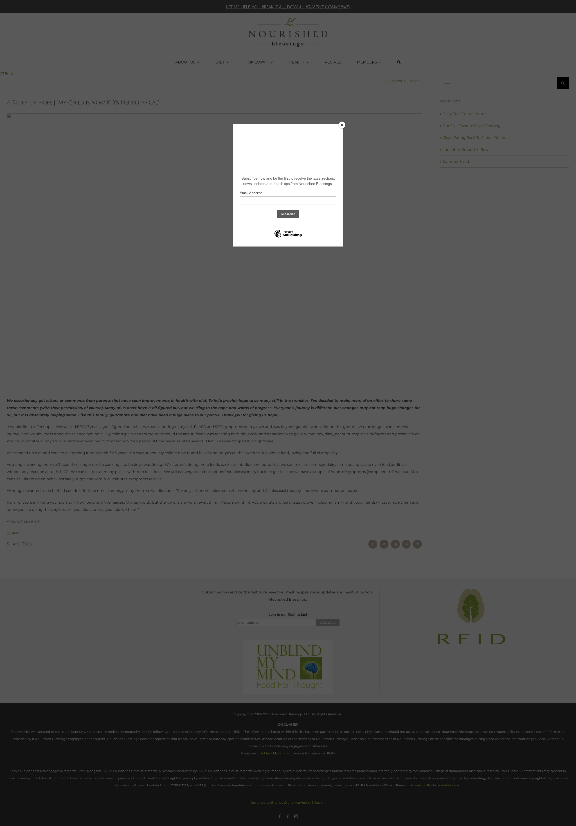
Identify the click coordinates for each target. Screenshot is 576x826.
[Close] (342, 125)
